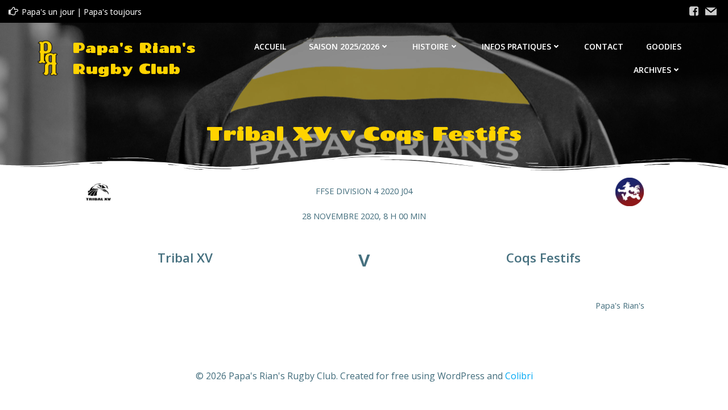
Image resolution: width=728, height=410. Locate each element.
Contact (603, 46)
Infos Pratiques (516, 46)
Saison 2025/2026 (344, 46)
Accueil (270, 46)
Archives (652, 69)
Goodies (663, 46)
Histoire (430, 46)
